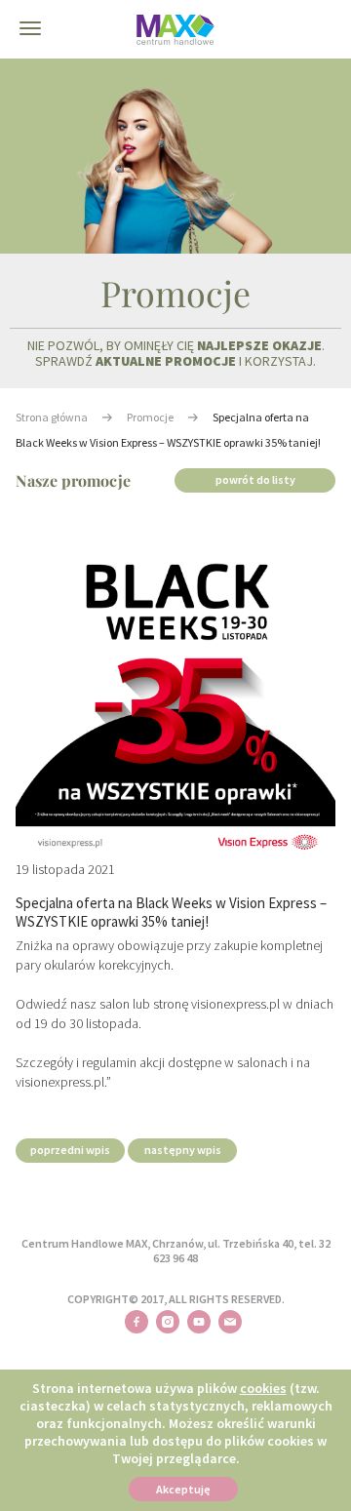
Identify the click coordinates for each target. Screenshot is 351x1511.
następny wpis (182, 1149)
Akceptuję (183, 1489)
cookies (263, 1388)
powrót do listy (255, 479)
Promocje (150, 417)
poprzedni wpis (70, 1149)
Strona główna (52, 417)
